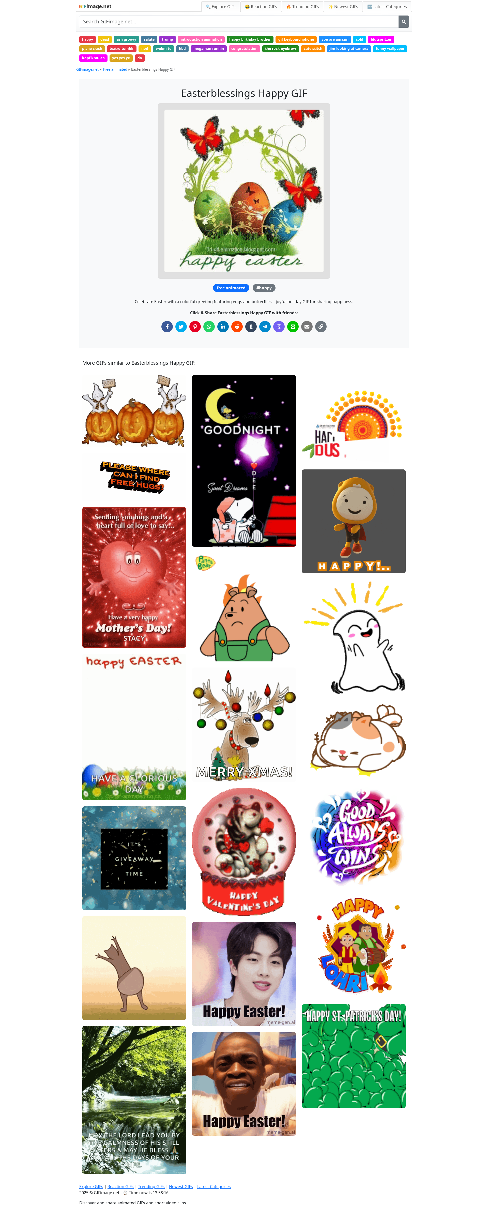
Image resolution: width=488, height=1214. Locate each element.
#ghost (92, 432)
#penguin (314, 1101)
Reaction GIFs (121, 1186)
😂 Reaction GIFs (261, 6)
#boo (91, 440)
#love (91, 633)
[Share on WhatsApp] (209, 326)
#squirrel (94, 1013)
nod (144, 48)
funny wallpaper (390, 48)
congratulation (244, 48)
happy (87, 39)
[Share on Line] (293, 326)
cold (359, 39)
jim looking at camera (349, 48)
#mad (201, 647)
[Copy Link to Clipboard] (321, 326)
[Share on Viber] (279, 326)
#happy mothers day (104, 641)
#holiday (314, 880)
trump (167, 39)
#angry (202, 655)
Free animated (115, 69)
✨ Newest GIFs (343, 6)
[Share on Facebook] (167, 326)
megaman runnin (208, 48)
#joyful (312, 671)
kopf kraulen (93, 57)
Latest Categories (214, 1186)
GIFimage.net (87, 69)
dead (104, 39)
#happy (264, 288)
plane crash (92, 48)
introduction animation (201, 39)
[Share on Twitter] (181, 326)
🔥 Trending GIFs (302, 6)
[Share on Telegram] (265, 326)
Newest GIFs (181, 1186)
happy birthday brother (250, 39)
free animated (231, 288)
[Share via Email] (307, 326)
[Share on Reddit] (237, 326)
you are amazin (335, 39)
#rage (202, 638)
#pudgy (313, 1093)
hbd (182, 48)
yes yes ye (121, 57)
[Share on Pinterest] (195, 326)
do (140, 57)
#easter (203, 1129)
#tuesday (94, 903)
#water (93, 1168)
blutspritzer (381, 39)
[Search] (404, 22)
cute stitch (313, 48)
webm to (164, 48)
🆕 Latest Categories (387, 6)
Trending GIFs (151, 1186)
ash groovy (126, 39)
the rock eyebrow (280, 48)
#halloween (96, 423)
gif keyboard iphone (296, 39)
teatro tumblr (122, 48)
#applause (315, 687)
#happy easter (209, 1019)
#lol (310, 770)
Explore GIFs (91, 1186)
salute (149, 39)
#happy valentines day (215, 909)
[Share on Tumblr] (251, 326)
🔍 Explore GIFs (221, 6)
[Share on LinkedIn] (223, 326)
